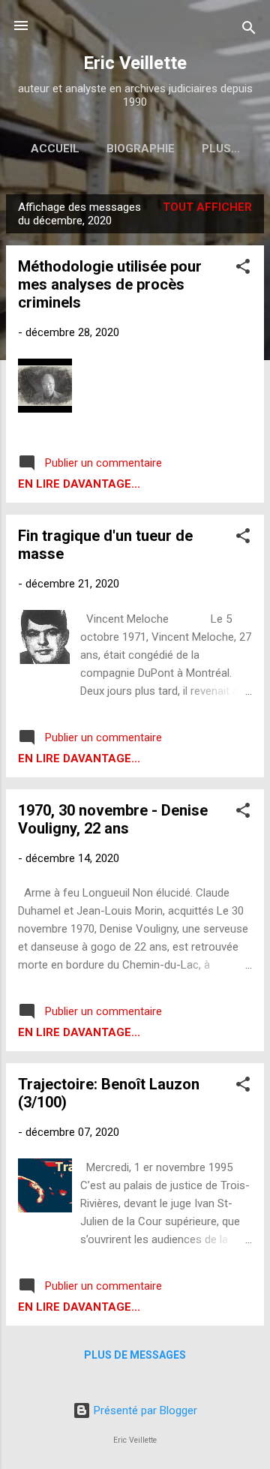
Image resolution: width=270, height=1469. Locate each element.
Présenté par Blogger (144, 1410)
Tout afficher (207, 207)
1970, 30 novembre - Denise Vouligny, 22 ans (113, 819)
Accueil (55, 148)
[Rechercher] (249, 30)
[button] (243, 269)
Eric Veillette (135, 63)
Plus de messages (135, 1355)
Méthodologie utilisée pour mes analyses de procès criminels (110, 284)
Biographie (140, 148)
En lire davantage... (79, 484)
